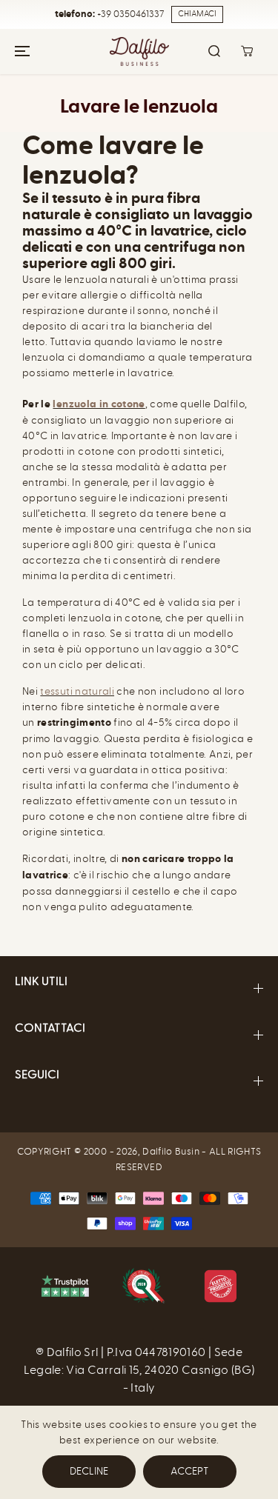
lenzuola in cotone (99, 404)
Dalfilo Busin (170, 1151)
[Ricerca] (214, 51)
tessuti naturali (77, 691)
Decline (89, 1471)
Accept (189, 1471)
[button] (20, 51)
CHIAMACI (197, 14)
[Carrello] (247, 51)
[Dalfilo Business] (139, 51)
